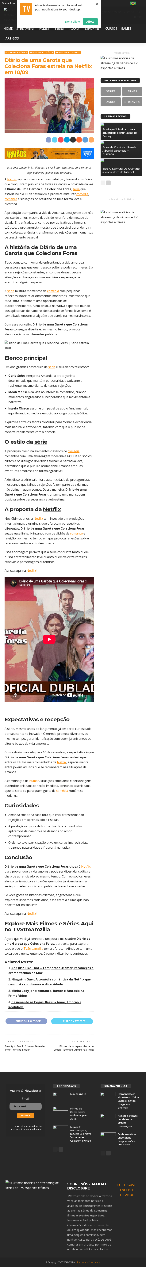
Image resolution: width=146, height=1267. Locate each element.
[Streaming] (132, 101)
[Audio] (111, 101)
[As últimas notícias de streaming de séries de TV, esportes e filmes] (34, 1185)
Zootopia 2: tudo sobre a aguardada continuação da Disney (119, 133)
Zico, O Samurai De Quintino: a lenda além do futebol (121, 170)
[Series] (111, 91)
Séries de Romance (68, 52)
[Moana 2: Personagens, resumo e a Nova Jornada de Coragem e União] (60, 1130)
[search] (141, 3)
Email (25, 1099)
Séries (59, 28)
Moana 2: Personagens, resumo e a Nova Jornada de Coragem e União (80, 1133)
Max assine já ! (78, 1093)
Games (126, 28)
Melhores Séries (16, 52)
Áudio (74, 28)
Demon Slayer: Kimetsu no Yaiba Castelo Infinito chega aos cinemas (128, 1100)
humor (34, 781)
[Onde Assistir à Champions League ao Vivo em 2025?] (108, 1137)
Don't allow (72, 21)
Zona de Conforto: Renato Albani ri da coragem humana (119, 151)
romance (11, 199)
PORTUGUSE (126, 1185)
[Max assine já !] (60, 1097)
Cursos (111, 28)
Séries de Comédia (41, 52)
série (76, 189)
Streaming (25, 28)
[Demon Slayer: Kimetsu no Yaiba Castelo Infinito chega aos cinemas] (108, 1097)
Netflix (12, 179)
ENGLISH (126, 1190)
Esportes (92, 28)
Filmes (44, 28)
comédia (82, 194)
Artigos (12, 38)
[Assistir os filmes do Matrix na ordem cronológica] (108, 1119)
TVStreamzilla (31, 929)
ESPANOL (127, 1195)
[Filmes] (132, 91)
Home (8, 28)
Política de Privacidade (88, 1262)
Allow (90, 21)
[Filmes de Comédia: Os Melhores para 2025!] (60, 1112)
